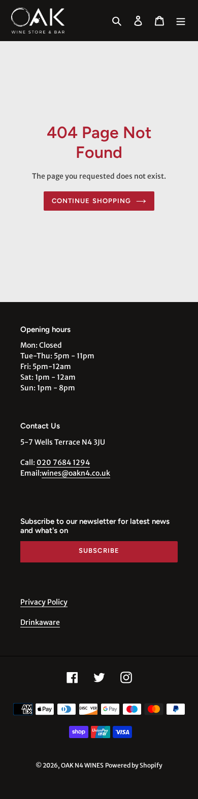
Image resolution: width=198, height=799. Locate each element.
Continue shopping (91, 201)
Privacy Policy (44, 602)
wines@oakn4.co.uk (76, 473)
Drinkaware (40, 622)
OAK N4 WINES (82, 765)
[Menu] (180, 20)
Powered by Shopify (133, 765)
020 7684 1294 (63, 462)
